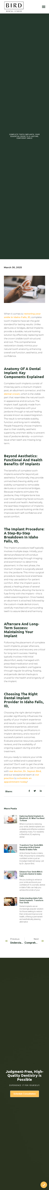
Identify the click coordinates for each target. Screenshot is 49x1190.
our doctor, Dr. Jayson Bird (25, 771)
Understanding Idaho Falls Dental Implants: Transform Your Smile (31, 900)
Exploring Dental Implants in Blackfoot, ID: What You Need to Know (31, 818)
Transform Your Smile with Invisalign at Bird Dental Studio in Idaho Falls (31, 847)
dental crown (12, 394)
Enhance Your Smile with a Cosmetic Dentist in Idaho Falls (30, 874)
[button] (43, 6)
